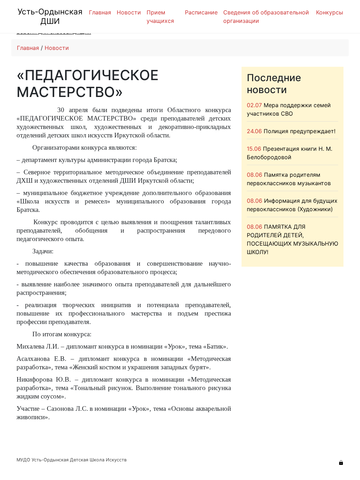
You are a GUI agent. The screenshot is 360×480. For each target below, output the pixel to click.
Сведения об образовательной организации (266, 16)
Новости (129, 12)
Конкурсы (329, 12)
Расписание (201, 12)
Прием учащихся (160, 16)
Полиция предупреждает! (299, 131)
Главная (100, 12)
